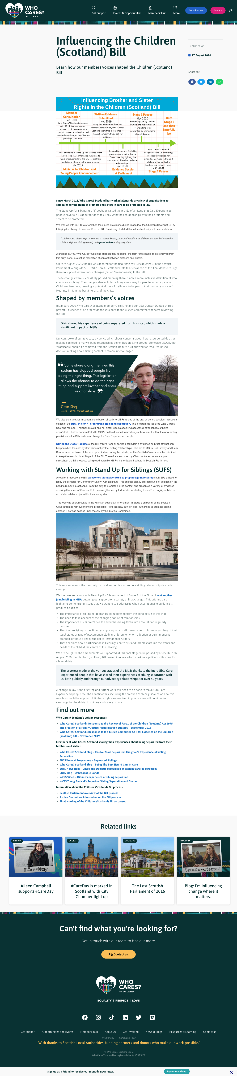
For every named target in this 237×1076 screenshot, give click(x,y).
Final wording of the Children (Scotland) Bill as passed (93, 801)
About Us (110, 1031)
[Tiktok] (112, 1017)
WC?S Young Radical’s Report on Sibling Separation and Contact (99, 781)
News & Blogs (154, 1031)
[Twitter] (139, 1017)
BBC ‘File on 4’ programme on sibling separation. (101, 424)
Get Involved (131, 1031)
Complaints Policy (127, 1038)
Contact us (209, 1031)
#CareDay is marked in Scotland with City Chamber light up (91, 891)
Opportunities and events (57, 1031)
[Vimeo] (152, 1017)
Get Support (28, 1031)
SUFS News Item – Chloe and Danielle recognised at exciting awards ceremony (108, 768)
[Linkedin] (125, 1017)
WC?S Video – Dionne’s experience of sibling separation (94, 777)
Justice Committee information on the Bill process (90, 797)
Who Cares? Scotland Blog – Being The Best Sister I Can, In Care (99, 764)
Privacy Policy (107, 1038)
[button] (192, 82)
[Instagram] (98, 1017)
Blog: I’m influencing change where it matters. (203, 891)
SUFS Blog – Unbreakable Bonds (79, 772)
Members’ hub (89, 1031)
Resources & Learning (182, 1031)
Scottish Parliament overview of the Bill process (89, 793)
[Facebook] (85, 1017)
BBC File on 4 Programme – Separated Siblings (88, 760)
